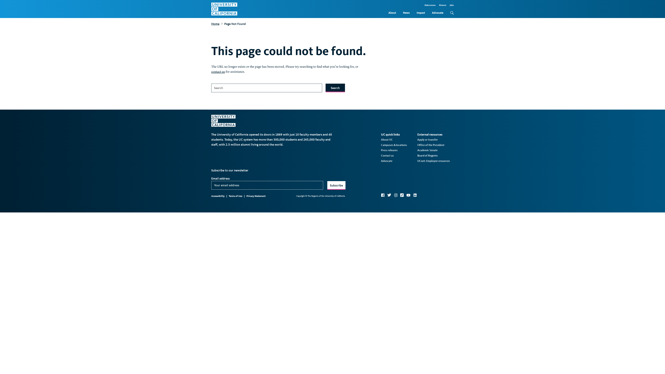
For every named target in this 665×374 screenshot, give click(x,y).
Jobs (452, 5)
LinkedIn (415, 195)
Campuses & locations (394, 145)
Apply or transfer (427, 139)
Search (335, 88)
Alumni (442, 5)
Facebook (382, 195)
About (392, 12)
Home (215, 24)
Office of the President (430, 145)
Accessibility (218, 196)
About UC (387, 139)
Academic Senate (427, 150)
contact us (218, 71)
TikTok (402, 195)
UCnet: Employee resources (433, 161)
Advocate (437, 12)
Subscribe (336, 185)
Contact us (387, 155)
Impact (421, 12)
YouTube (408, 195)
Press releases (389, 150)
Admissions (430, 5)
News (406, 12)
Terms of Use (235, 196)
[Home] (224, 9)
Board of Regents (427, 155)
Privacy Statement (255, 196)
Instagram (395, 195)
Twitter (389, 195)
